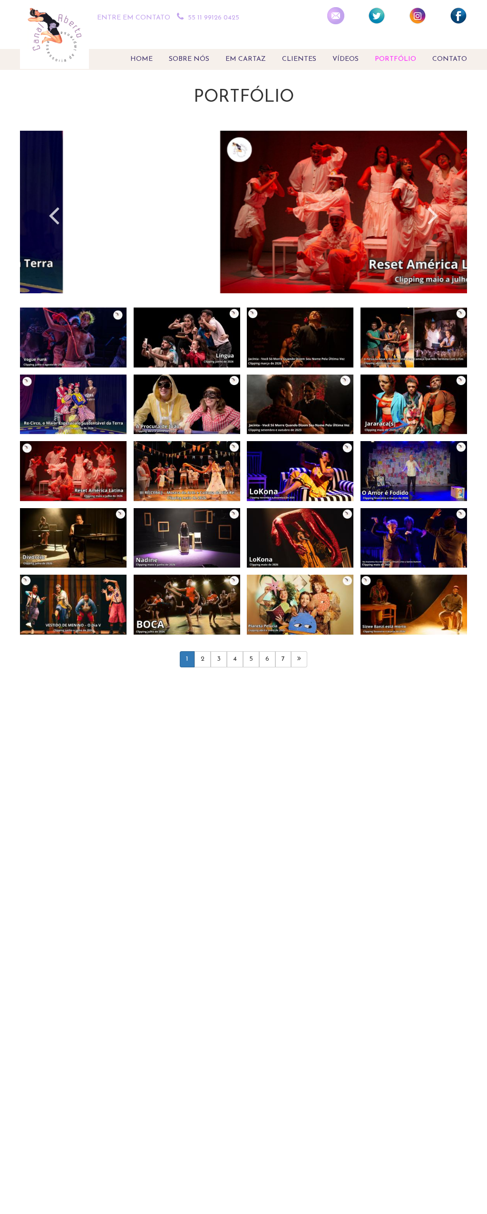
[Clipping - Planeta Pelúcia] (300, 605)
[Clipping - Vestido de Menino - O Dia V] (73, 605)
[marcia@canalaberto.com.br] (335, 16)
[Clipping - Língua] (187, 338)
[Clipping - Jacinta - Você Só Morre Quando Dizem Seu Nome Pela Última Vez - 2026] (300, 338)
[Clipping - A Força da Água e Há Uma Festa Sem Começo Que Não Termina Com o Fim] (414, 338)
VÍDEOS (345, 59)
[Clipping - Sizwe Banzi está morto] (414, 605)
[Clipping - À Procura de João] (187, 405)
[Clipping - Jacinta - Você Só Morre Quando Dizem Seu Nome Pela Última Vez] (300, 405)
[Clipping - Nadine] (187, 538)
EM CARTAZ (245, 59)
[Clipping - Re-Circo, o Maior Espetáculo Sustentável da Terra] (73, 405)
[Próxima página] (299, 659)
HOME (141, 59)
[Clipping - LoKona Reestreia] (300, 538)
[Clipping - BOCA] (187, 605)
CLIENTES (299, 59)
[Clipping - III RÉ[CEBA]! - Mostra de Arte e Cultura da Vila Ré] (187, 471)
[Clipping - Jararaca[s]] (414, 405)
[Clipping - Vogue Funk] (73, 338)
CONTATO (449, 59)
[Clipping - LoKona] (300, 471)
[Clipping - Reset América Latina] (73, 471)
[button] (54, 218)
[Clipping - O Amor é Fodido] (414, 471)
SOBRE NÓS (189, 59)
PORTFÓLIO (395, 59)
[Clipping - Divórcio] (73, 538)
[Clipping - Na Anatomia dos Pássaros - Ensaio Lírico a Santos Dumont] (414, 538)
